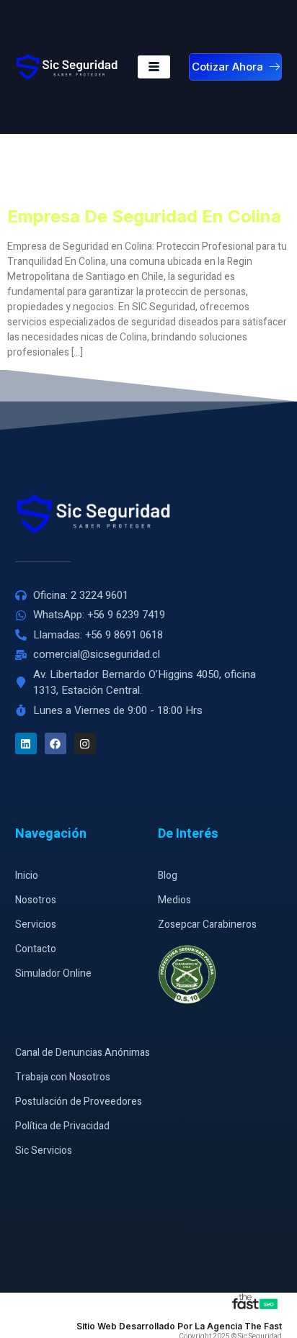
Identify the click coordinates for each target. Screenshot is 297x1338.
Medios (174, 900)
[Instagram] (85, 743)
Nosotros (35, 900)
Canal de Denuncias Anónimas (82, 1052)
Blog (167, 875)
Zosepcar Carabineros (207, 924)
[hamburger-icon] (154, 66)
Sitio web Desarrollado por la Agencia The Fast (179, 1326)
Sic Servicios (43, 1150)
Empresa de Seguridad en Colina (144, 216)
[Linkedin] (26, 743)
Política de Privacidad (62, 1126)
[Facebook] (55, 743)
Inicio (26, 875)
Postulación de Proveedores (78, 1101)
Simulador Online (53, 973)
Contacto (35, 949)
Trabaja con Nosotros (62, 1077)
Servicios (35, 924)
